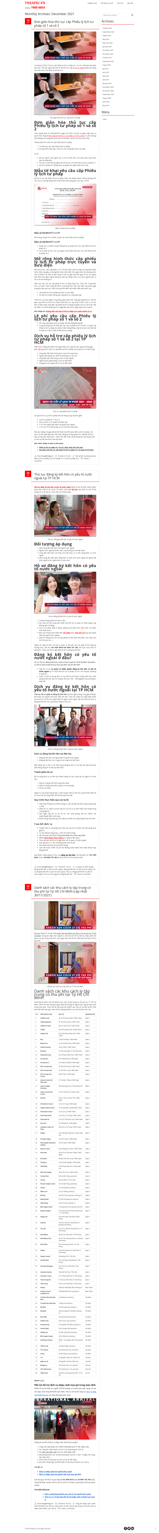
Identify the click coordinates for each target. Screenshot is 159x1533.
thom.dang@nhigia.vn (45, 456)
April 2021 (106, 80)
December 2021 (108, 50)
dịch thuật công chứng (54, 838)
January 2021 (107, 83)
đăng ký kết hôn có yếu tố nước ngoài (78, 869)
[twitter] (129, 1528)
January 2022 (107, 47)
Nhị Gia (41, 349)
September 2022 (108, 32)
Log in (105, 119)
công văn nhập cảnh (49, 1452)
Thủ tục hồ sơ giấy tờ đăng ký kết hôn (58, 874)
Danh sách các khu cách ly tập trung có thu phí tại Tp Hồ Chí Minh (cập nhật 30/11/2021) (62, 891)
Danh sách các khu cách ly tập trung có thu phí (72, 1506)
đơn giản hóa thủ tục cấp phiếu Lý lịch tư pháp (66, 136)
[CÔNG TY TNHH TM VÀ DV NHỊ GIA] (35, 4)
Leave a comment (84, 874)
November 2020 (108, 91)
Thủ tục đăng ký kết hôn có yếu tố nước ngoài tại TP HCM (63, 476)
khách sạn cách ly (49, 1508)
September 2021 (108, 61)
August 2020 (107, 98)
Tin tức (120, 3)
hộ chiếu (66, 633)
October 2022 (107, 28)
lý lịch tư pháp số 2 (72, 458)
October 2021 (107, 58)
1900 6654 (38, 7)
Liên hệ (130, 3)
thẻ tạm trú (80, 633)
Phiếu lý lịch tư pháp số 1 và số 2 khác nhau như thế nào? (61, 447)
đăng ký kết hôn (68, 855)
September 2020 (108, 94)
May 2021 (106, 76)
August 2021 (107, 65)
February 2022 (108, 43)
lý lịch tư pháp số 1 (57, 458)
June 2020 (106, 102)
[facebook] (125, 1528)
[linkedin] (132, 1528)
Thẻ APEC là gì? (106, 3)
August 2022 (107, 35)
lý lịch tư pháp (78, 68)
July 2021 (106, 69)
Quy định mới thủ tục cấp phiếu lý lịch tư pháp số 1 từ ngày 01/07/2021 (66, 450)
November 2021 (108, 54)
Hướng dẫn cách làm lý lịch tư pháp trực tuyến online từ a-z (69, 311)
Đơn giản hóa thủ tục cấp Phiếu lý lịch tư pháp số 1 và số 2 (63, 24)
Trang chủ (92, 3)
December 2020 (108, 87)
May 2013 (106, 105)
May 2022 (106, 39)
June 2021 (106, 72)
